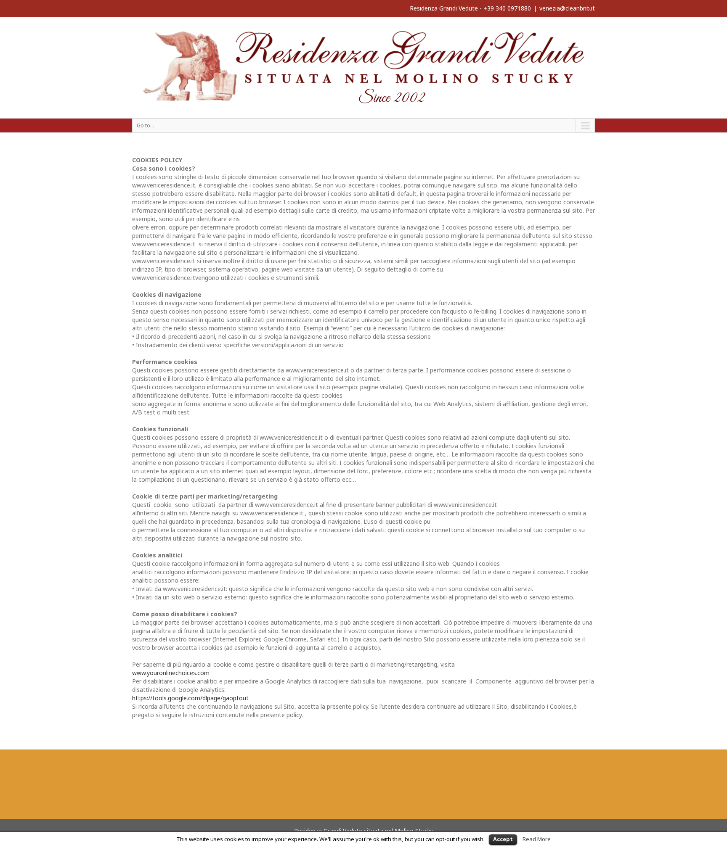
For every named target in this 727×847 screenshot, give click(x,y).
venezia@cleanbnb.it (567, 8)
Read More (537, 839)
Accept (503, 839)
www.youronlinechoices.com (171, 673)
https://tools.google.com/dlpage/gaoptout (190, 698)
